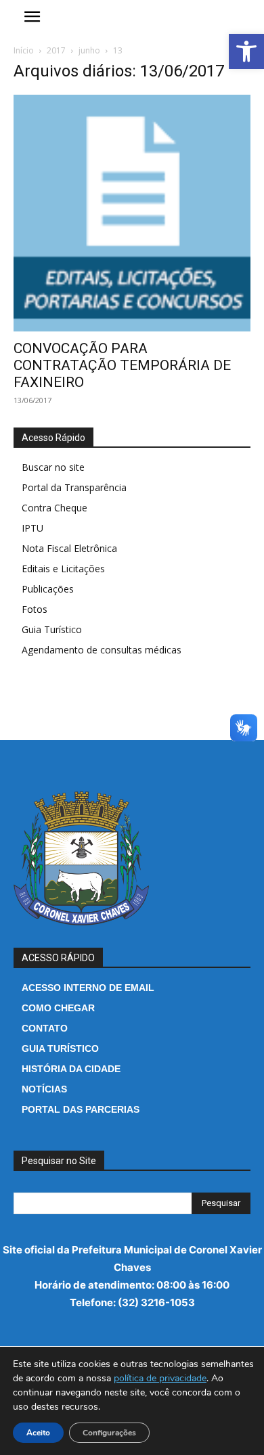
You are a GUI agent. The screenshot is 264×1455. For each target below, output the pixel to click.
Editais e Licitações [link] (63, 568)
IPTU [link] (32, 528)
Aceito (38, 1432)
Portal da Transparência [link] (74, 487)
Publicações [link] (48, 588)
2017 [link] (56, 50)
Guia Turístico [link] (52, 629)
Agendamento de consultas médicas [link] (101, 649)
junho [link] (89, 50)
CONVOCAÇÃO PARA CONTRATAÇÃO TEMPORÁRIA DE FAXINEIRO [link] (122, 365)
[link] (246, 51)
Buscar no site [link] (53, 467)
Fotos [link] (34, 609)
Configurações (109, 1432)
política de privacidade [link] (160, 1378)
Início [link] (24, 50)
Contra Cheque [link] (54, 507)
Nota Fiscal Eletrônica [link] (69, 548)
